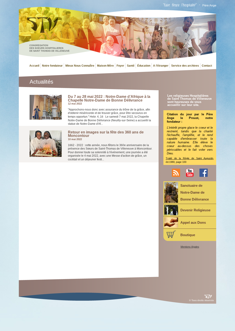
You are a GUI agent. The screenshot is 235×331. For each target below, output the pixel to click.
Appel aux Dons (193, 222)
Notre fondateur (52, 65)
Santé (130, 65)
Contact (207, 65)
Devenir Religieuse (195, 210)
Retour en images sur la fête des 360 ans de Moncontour (106, 134)
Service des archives (185, 65)
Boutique (187, 235)
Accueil (34, 65)
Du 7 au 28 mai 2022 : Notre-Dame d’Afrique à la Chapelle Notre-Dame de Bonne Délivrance (109, 98)
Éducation (143, 65)
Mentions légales (190, 247)
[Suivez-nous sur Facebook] (203, 176)
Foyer (120, 65)
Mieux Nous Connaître (79, 65)
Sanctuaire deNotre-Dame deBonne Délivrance (194, 192)
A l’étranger (160, 65)
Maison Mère (105, 65)
